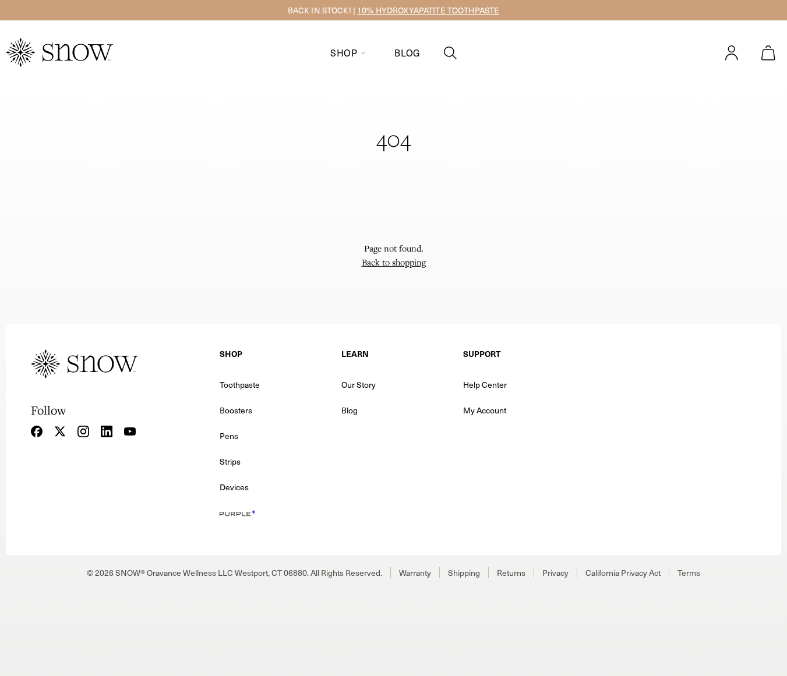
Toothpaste (240, 384)
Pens (229, 435)
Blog (407, 53)
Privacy (555, 572)
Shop (344, 53)
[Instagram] (83, 431)
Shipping (464, 572)
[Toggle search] (450, 53)
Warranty (415, 572)
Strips (230, 461)
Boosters (236, 410)
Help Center (485, 384)
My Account (484, 410)
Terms (688, 572)
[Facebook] (37, 431)
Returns (511, 572)
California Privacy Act (623, 572)
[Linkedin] (106, 431)
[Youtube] (130, 431)
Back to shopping (394, 262)
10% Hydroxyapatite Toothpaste (428, 10)
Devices (234, 487)
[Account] (731, 53)
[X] (60, 431)
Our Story (358, 384)
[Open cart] (768, 53)
